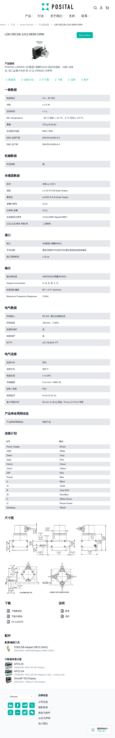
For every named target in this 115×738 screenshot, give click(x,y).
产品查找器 (44, 24)
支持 (72, 16)
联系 (84, 16)
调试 (67, 616)
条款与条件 (44, 712)
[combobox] (21, 697)
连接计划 (29, 79)
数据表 (12, 79)
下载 (60, 79)
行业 (41, 16)
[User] (95, 8)
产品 (28, 16)
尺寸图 (45, 79)
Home (3, 24)
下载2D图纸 (16, 616)
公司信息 (43, 702)
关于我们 (56, 16)
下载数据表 (16, 611)
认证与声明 (44, 718)
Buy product (84, 35)
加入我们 (43, 723)
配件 (86, 79)
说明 (73, 79)
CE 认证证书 (17, 622)
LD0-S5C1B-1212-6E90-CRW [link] (68, 24)
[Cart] (107, 8)
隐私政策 (43, 707)
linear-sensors (27, 24)
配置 (67, 611)
